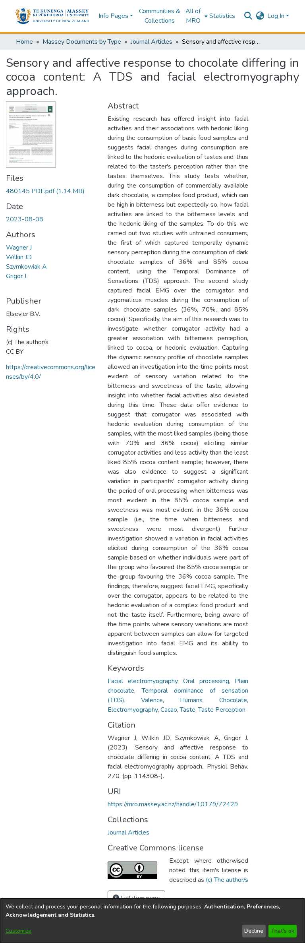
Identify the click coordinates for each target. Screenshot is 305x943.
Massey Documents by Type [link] (81, 41)
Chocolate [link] (233, 700)
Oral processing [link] (206, 681)
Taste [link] (187, 709)
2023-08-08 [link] (24, 219)
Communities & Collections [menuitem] (159, 16)
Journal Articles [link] (151, 41)
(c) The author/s (227, 879)
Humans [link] (191, 700)
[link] (45, 191)
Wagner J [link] (19, 247)
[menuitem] (195, 15)
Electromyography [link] (133, 709)
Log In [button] (276, 16)
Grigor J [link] (16, 276)
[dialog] (152, 920)
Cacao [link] (168, 709)
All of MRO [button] (193, 16)
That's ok (282, 931)
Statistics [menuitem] (222, 16)
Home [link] (24, 41)
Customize (18, 931)
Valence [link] (152, 700)
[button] (52, 16)
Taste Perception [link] (221, 709)
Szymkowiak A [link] (26, 266)
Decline (253, 931)
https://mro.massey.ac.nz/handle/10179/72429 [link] (173, 804)
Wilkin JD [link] (19, 257)
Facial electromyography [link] (143, 681)
